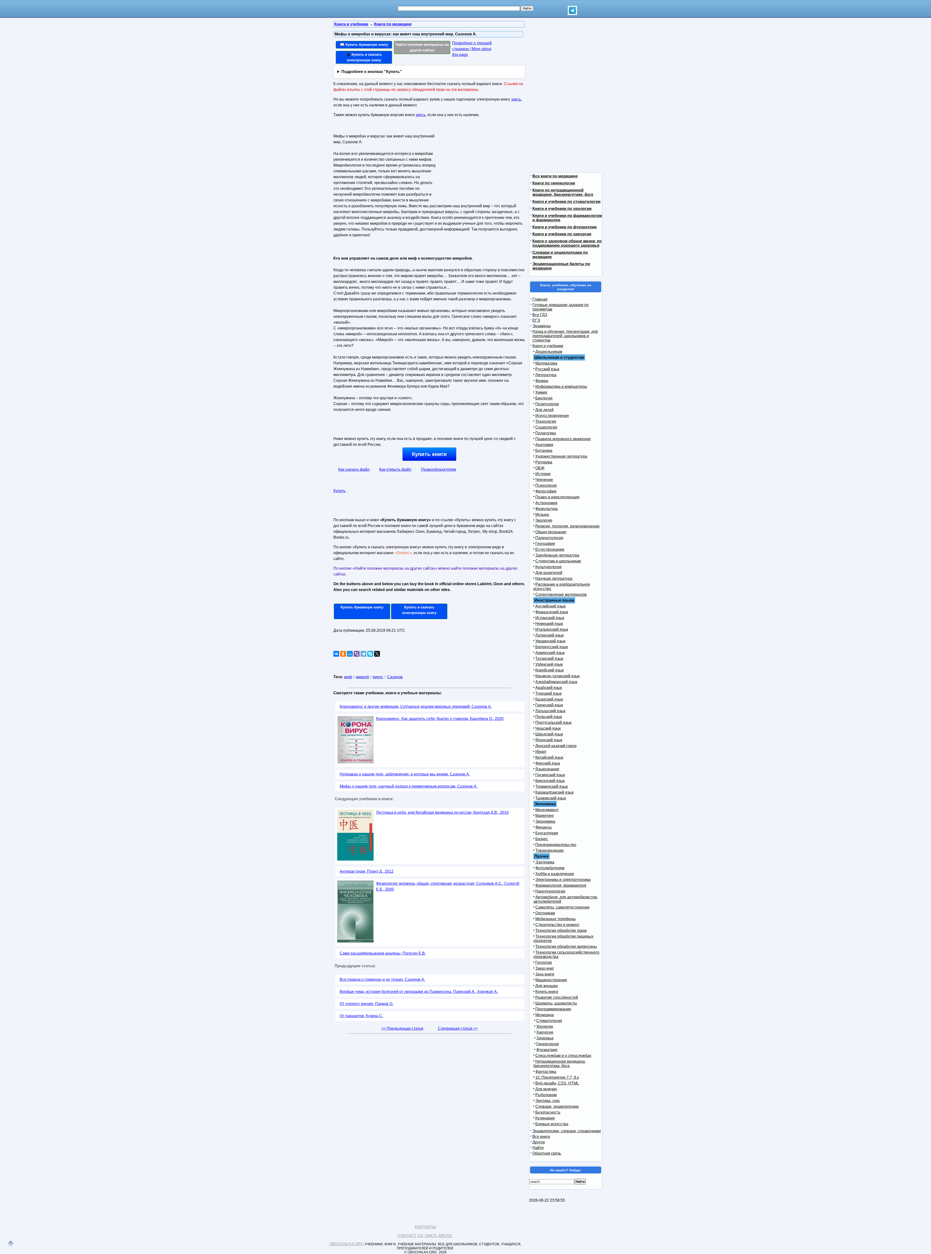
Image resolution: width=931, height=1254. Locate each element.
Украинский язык (550, 641)
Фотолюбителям (549, 868)
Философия (545, 491)
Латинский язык (549, 635)
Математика (546, 363)
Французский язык (551, 612)
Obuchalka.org (346, 1244)
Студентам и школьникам (558, 561)
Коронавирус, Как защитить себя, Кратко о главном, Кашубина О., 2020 (440, 719)
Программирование (553, 1009)
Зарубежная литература (557, 555)
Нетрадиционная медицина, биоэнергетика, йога (559, 1063)
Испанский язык (549, 618)
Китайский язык (549, 757)
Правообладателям (438, 469)
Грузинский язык (550, 775)
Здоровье (545, 1038)
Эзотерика (544, 862)
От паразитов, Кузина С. (361, 1016)
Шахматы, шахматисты (556, 1003)
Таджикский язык (550, 798)
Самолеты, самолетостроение (562, 907)
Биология (544, 398)
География (545, 544)
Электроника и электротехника (563, 880)
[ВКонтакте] (336, 654)
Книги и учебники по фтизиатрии (564, 227)
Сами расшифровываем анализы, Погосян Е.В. (383, 953)
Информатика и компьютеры (561, 386)
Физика (541, 381)
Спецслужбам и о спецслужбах (563, 1056)
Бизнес (541, 839)
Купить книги (429, 454)
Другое (538, 1142)
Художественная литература (561, 456)
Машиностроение (551, 980)
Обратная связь (546, 1153)
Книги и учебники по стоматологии (566, 202)
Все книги (541, 1136)
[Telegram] (363, 654)
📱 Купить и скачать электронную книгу (364, 57)
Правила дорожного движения (563, 439)
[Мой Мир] (350, 654)
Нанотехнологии (550, 891)
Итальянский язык (551, 629)
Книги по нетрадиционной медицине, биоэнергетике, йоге (562, 192)
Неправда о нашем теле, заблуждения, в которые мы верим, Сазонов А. (405, 774)
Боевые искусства (551, 1124)
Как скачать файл (353, 469)
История (543, 474)
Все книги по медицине (555, 176)
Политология (547, 404)
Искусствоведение (552, 416)
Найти (538, 1148)
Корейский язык (549, 670)
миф (348, 677)
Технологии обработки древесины (566, 946)
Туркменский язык (551, 786)
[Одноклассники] (343, 654)
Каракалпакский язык (554, 792)
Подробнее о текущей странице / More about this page (472, 49)
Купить (339, 491)
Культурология (548, 567)
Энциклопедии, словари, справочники (566, 1131)
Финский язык (547, 763)
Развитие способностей (556, 997)
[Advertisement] (478, 163)
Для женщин (546, 986)
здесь (516, 99)
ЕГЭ (536, 320)
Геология (543, 962)
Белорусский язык (551, 647)
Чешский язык (548, 728)
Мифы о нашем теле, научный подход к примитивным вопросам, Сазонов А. (408, 786)
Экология (543, 520)
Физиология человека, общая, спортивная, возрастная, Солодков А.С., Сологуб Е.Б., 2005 (447, 886)
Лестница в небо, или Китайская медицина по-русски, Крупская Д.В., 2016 (442, 812)
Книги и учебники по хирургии (561, 234)
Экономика (545, 821)
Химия (541, 392)
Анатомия (544, 445)
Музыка (542, 514)
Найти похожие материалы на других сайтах (422, 47)
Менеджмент (547, 810)
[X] (377, 654)
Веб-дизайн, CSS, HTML (557, 1083)
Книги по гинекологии (553, 183)
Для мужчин (546, 1089)
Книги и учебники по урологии (562, 209)
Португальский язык (553, 722)
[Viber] (357, 654)
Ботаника (543, 450)
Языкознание (547, 769)
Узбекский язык (549, 664)
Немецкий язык (549, 624)
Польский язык (548, 717)
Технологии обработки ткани (561, 930)
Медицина (544, 1015)
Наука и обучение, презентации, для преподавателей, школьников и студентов (565, 335)
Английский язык (550, 606)
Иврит (540, 752)
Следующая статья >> (458, 1028)
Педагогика (545, 433)
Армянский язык (550, 653)
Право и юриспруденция (557, 497)
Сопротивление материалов (561, 594)
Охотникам (545, 913)
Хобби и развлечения (554, 874)
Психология (546, 485)
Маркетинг (544, 816)
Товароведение (549, 850)
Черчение (544, 480)
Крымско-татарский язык (557, 676)
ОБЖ (540, 468)
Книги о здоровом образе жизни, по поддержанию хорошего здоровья (567, 243)
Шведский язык (549, 734)
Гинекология (547, 1044)
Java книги (544, 974)
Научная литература (553, 578)
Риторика (543, 462)
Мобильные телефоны (555, 919)
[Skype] (370, 654)
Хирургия (544, 1032)
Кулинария (545, 1118)
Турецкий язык (548, 693)
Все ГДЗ (539, 315)
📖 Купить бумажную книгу (364, 44)
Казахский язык (549, 699)
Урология (544, 1026)
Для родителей (548, 573)
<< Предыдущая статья (402, 1028)
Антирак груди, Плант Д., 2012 (366, 871)
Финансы (543, 827)
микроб (362, 677)
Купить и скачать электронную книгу (419, 610)
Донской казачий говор (556, 746)
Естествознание (549, 549)
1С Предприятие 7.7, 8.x (557, 1077)
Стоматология (549, 1021)
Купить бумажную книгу (362, 607)
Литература (545, 375)
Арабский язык (548, 688)
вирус (378, 677)
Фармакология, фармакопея (560, 885)
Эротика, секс (547, 1101)
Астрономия (546, 503)
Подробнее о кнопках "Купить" (371, 72)
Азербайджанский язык (556, 682)
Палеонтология (549, 538)
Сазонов (395, 677)
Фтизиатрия (546, 1050)
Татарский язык (549, 658)
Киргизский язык (550, 781)
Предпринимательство (555, 845)
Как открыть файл (395, 469)
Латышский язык (550, 711)
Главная (539, 299)
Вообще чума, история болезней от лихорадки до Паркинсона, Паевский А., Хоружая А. (419, 992)
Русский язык (547, 369)
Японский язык (548, 740)
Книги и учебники (547, 346)
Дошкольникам (548, 352)
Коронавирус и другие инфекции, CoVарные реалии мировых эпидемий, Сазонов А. (416, 706)
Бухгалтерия (546, 833)
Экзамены (541, 326)
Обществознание (550, 532)
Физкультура (546, 509)
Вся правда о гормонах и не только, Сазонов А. (382, 979)
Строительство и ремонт (557, 925)
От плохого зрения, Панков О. (366, 1004)
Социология (546, 427)
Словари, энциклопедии (557, 1106)
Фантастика (545, 1072)
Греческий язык (549, 705)
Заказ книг (544, 968)
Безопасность (547, 1112)
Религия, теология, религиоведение (567, 526)
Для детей (544, 410)
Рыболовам (546, 1095)
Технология (545, 421)
